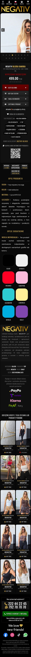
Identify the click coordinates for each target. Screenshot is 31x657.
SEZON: (15, 372)
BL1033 (25, 141)
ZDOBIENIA (22, 129)
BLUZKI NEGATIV (13, 122)
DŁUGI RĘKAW (21, 126)
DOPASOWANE (11, 126)
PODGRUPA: (21, 366)
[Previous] (3, 30)
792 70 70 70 (17, 607)
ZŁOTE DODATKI (16, 137)
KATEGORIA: (10, 366)
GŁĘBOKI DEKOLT (11, 129)
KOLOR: (21, 369)
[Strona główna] (15, 11)
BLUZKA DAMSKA (21, 118)
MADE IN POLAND (10, 133)
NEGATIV (10, 446)
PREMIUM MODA (22, 133)
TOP (22, 122)
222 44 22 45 (17, 603)
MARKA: (11, 369)
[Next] (28, 30)
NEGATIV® (22, 334)
